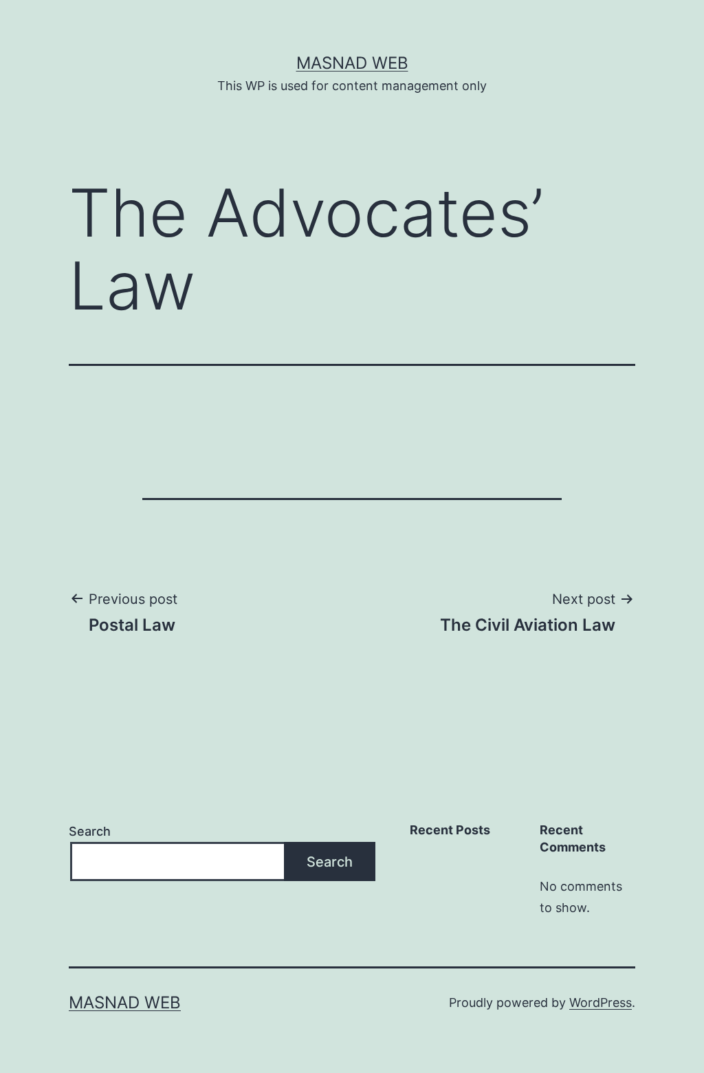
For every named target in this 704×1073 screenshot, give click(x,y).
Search (90, 831)
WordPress (600, 1002)
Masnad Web (352, 63)
